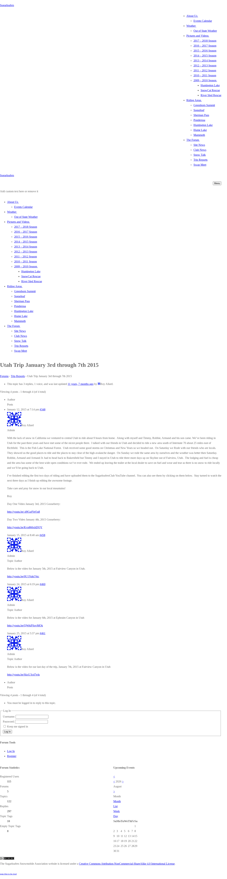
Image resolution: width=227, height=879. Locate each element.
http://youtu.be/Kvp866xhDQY (24, 527)
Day (115, 816)
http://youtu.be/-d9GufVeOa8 (23, 511)
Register (11, 756)
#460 (42, 584)
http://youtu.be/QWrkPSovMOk (25, 625)
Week (116, 811)
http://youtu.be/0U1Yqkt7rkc (23, 576)
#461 (42, 633)
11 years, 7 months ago (80, 383)
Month (117, 801)
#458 (42, 535)
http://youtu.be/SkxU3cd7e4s (23, 674)
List (115, 806)
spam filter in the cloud (8, 874)
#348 (42, 409)
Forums (4, 376)
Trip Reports (18, 376)
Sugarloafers (7, 5)
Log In (7, 731)
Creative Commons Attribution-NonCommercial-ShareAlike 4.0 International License (127, 863)
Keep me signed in (17, 726)
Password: (9, 721)
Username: (9, 716)
